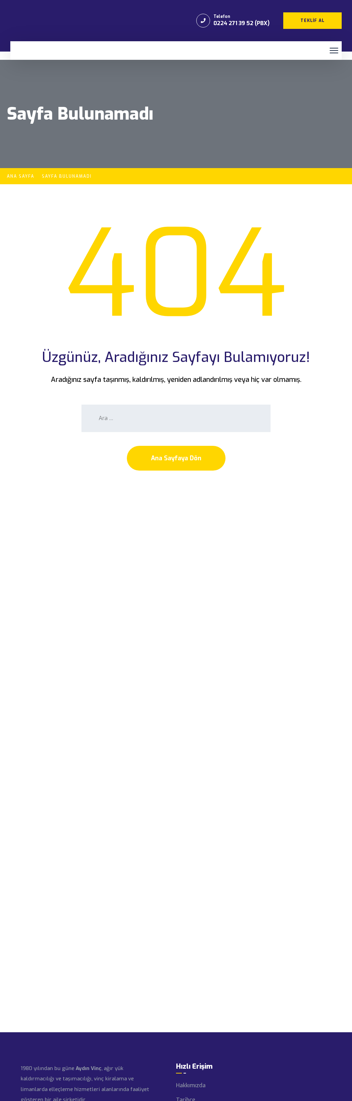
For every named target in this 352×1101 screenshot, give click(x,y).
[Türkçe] (26, 51)
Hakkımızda (191, 1085)
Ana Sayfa (20, 176)
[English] (18, 51)
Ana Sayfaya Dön (176, 458)
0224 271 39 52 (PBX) (241, 23)
